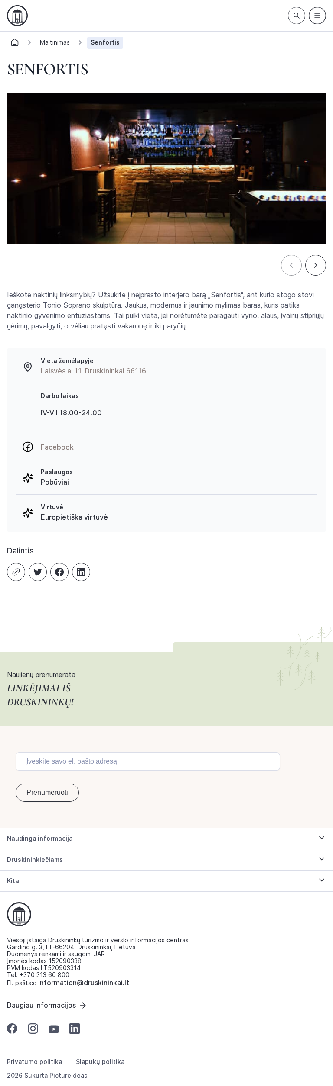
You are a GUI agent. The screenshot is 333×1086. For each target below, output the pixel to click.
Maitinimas (55, 42)
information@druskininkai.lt (83, 982)
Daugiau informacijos (41, 1005)
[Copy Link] (16, 572)
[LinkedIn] (81, 572)
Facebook (57, 447)
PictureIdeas (68, 1075)
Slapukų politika (100, 1061)
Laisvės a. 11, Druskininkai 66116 (93, 370)
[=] (317, 15)
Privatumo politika (34, 1061)
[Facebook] (59, 572)
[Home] (15, 44)
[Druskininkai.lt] (17, 15)
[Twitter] (38, 572)
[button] (291, 265)
